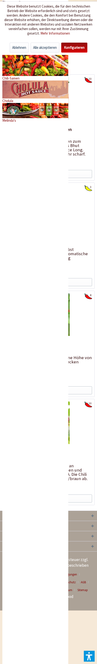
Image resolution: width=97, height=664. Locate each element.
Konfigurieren (74, 47)
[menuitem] (85, 582)
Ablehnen (19, 47)
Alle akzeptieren (45, 47)
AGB (83, 582)
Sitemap (82, 590)
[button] (89, 656)
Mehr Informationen (55, 33)
